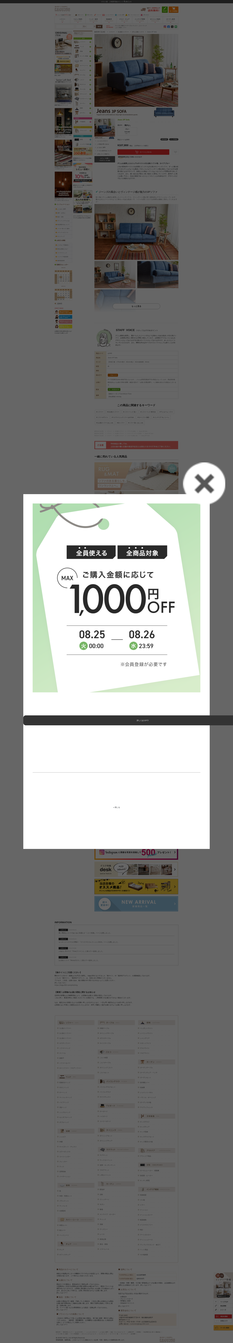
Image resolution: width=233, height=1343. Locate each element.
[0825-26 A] (116, 598)
